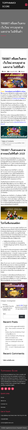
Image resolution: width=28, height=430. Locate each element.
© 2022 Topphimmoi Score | (9, 428)
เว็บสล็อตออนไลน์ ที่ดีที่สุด (18, 98)
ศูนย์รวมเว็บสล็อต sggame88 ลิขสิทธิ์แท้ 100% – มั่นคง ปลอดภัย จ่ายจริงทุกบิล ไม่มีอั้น (14, 328)
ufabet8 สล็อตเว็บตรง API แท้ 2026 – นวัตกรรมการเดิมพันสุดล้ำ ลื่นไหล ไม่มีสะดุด (14, 341)
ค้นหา (4, 314)
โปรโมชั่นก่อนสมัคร (7, 144)
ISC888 (21, 305)
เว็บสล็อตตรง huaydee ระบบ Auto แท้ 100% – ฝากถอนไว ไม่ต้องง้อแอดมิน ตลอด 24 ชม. (15, 347)
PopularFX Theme (22, 428)
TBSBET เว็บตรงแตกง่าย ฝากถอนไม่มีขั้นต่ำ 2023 (13, 143)
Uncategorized (11, 301)
